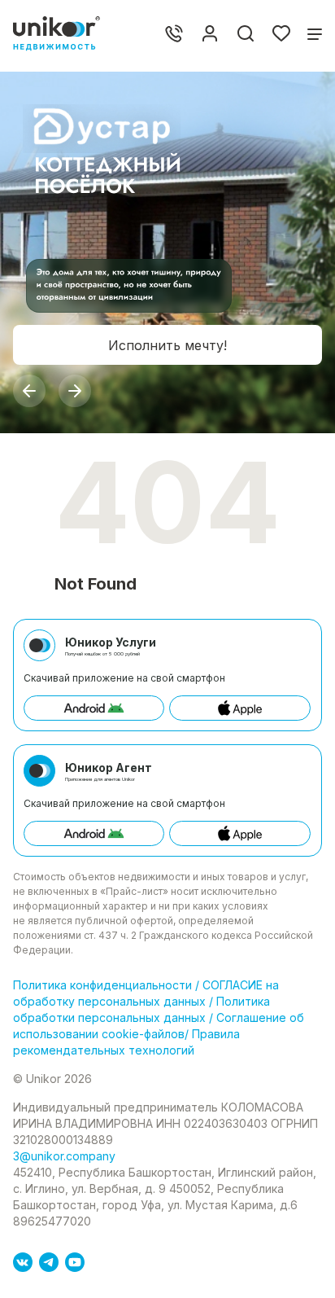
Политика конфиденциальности (104, 985)
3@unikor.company (64, 1156)
